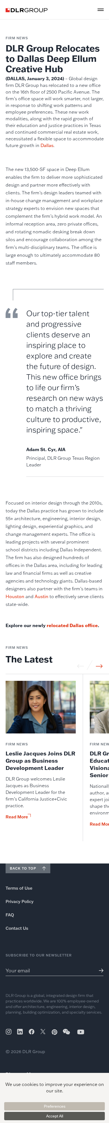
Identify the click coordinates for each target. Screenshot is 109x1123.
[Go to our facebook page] (31, 1031)
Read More (17, 816)
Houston (15, 596)
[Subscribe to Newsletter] (99, 970)
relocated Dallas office (72, 625)
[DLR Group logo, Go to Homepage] (27, 10)
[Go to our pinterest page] (54, 1032)
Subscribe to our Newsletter (39, 955)
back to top (23, 868)
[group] (41, 761)
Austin (41, 596)
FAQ (10, 915)
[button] (101, 9)
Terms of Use (19, 888)
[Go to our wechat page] (67, 1034)
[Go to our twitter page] (43, 1032)
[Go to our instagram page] (8, 1031)
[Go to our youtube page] (81, 1032)
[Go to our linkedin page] (20, 1031)
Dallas (47, 145)
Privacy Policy (20, 901)
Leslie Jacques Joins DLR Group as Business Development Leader (40, 760)
